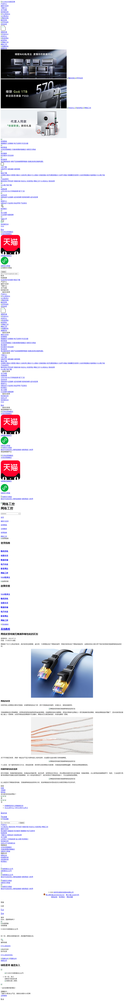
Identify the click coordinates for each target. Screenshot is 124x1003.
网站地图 (70, 897)
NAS (2, 226)
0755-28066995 (6, 946)
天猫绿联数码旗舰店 (8, 849)
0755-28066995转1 (7, 955)
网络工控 (4, 536)
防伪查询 (10, 280)
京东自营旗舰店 (6, 847)
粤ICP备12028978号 (72, 895)
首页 (2, 517)
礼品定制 (4, 280)
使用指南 (4, 532)
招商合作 (4, 855)
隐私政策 (54, 897)
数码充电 (4, 551)
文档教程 (4, 529)
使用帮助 (4, 525)
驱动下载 (17, 280)
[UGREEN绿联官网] (8, 2)
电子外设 (4, 564)
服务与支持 (5, 521)
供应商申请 (5, 859)
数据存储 (4, 560)
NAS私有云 (5, 577)
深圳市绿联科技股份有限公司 (63, 892)
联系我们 (4, 861)
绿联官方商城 (5, 851)
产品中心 (4, 4)
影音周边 (4, 569)
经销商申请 (5, 857)
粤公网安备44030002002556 (55, 895)
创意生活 (4, 556)
